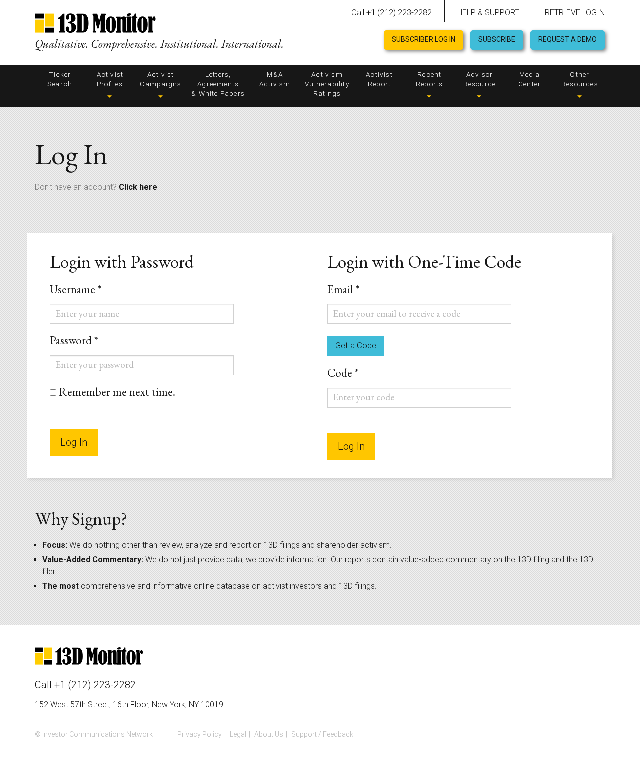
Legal (238, 734)
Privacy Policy (200, 734)
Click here (138, 187)
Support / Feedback (323, 734)
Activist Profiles (110, 79)
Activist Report (379, 79)
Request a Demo (567, 40)
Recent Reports (429, 79)
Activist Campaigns (161, 79)
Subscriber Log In (424, 40)
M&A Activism (275, 79)
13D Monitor (95, 25)
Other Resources (580, 79)
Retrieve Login (575, 13)
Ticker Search (60, 79)
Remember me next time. (117, 393)
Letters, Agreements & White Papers (218, 84)
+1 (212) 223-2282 (95, 685)
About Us (269, 734)
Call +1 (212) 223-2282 (392, 13)
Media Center (529, 79)
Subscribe (497, 40)
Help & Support (489, 13)
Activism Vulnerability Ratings (327, 84)
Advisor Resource (480, 79)
